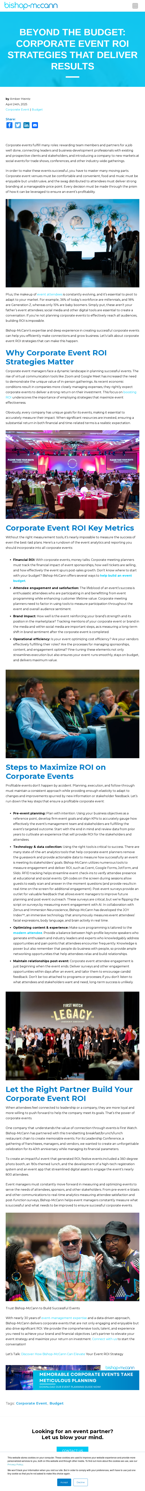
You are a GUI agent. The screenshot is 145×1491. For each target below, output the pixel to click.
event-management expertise (64, 1318)
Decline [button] (81, 1482)
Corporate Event (17, 109)
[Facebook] (9, 125)
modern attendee (27, 933)
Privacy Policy (15, 1464)
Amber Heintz (20, 99)
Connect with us (104, 1339)
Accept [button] (64, 1482)
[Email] (35, 125)
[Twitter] (18, 125)
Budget (37, 109)
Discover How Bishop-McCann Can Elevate (53, 1354)
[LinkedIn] (26, 125)
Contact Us (72, 1451)
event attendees (49, 294)
